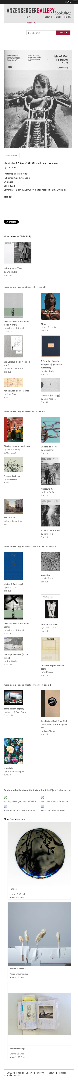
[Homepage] (39, 13)
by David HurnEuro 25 (50, 534)
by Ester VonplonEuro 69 (50, 398)
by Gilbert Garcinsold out (13, 587)
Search (63, 32)
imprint (40, 1072)
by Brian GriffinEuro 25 (48, 492)
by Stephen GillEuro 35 (13, 479)
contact (57, 16)
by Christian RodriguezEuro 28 (14, 771)
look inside (11, 155)
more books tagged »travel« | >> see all (25, 286)
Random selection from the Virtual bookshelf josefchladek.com (37, 790)
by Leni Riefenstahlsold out (49, 327)
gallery (67, 16)
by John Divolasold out (47, 578)
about (47, 16)
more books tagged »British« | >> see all (25, 411)
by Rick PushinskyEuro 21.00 (17, 449)
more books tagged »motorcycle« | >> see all (27, 684)
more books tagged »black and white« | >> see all (30, 546)
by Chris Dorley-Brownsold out (13, 521)
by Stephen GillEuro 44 (49, 450)
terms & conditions (13, 1075)
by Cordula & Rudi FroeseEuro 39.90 (15, 712)
